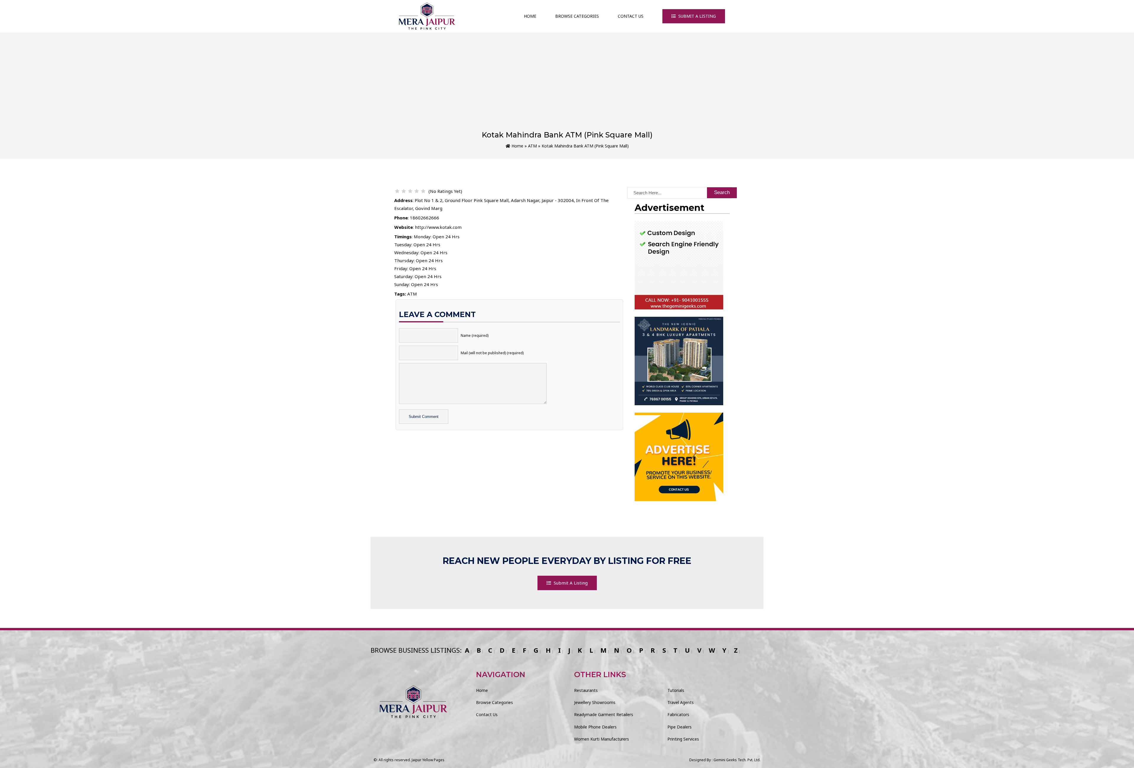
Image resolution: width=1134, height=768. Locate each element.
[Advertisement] (567, 86)
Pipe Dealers (679, 727)
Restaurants (586, 690)
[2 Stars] (404, 191)
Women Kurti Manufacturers (601, 739)
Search (722, 192)
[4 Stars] (417, 191)
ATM (532, 146)
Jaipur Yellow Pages (428, 759)
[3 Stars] (410, 191)
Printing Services (683, 739)
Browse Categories (577, 16)
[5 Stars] (423, 191)
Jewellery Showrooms (594, 702)
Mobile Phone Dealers (595, 727)
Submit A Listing (696, 16)
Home (530, 16)
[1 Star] (397, 191)
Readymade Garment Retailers (603, 714)
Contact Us (630, 16)
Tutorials (675, 690)
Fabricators (678, 714)
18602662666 (424, 218)
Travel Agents (680, 702)
